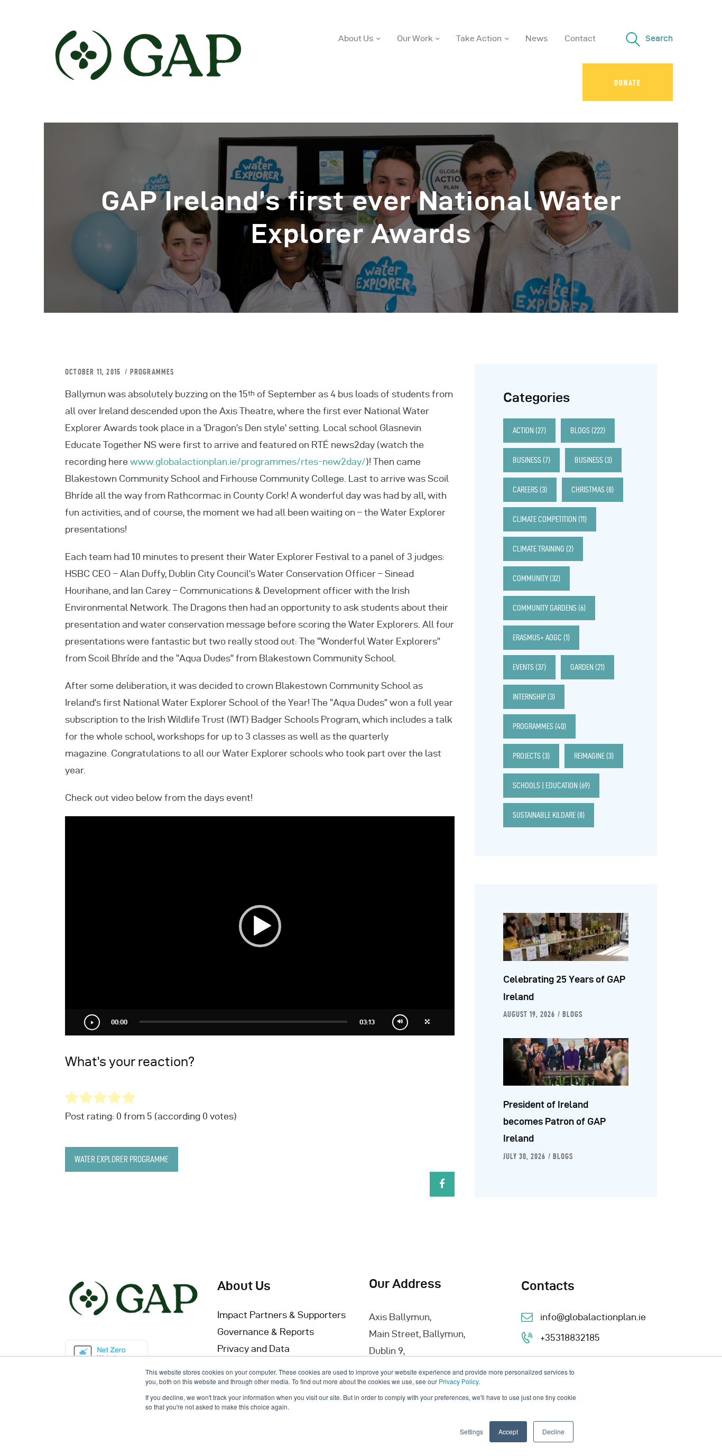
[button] (260, 926)
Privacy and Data (253, 1348)
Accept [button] (508, 1431)
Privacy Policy (458, 1381)
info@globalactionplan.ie (593, 1317)
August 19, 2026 (529, 1014)
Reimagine (594, 755)
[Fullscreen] (427, 1022)
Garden (587, 666)
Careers (530, 489)
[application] (260, 925)
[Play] (92, 1022)
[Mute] (400, 1022)
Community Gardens (549, 607)
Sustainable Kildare (549, 814)
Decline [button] (553, 1431)
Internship (534, 696)
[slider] (243, 1022)
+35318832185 (570, 1337)
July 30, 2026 (524, 1156)
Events (529, 666)
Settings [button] (471, 1431)
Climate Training (543, 548)
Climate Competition (550, 519)
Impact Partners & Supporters (281, 1315)
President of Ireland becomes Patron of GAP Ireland (554, 1121)
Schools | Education (551, 785)
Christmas (592, 489)
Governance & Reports (265, 1332)
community (536, 578)
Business (531, 459)
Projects (531, 755)
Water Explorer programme (122, 1159)
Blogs (587, 430)
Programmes (152, 372)
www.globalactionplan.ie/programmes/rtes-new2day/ (248, 461)
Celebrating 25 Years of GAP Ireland (564, 987)
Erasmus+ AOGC (541, 637)
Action (529, 430)
